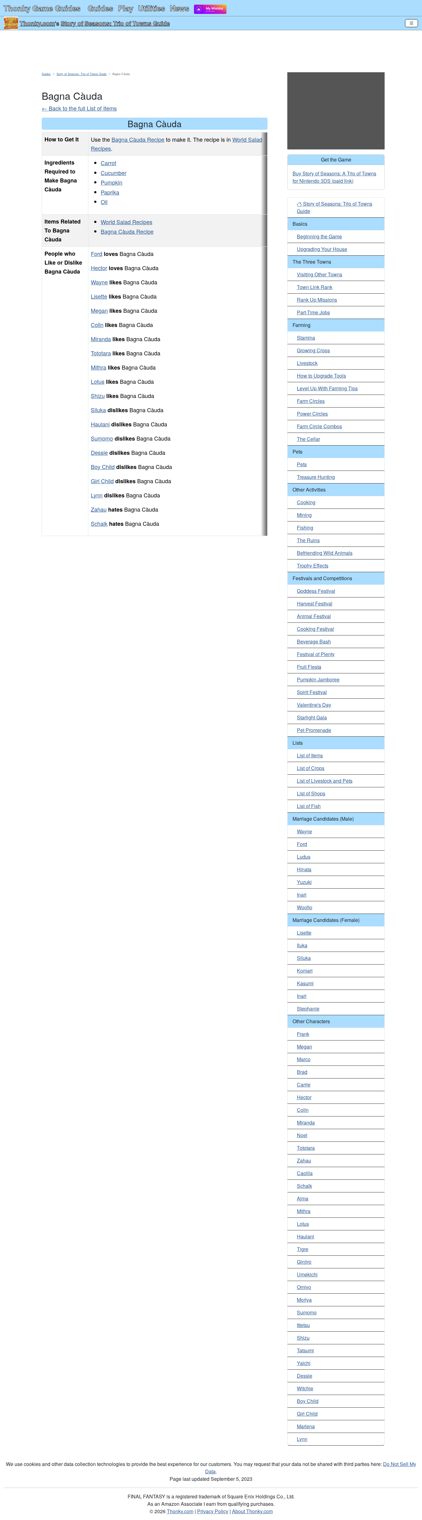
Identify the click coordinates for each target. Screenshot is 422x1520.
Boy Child (103, 467)
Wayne (99, 282)
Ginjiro (304, 1261)
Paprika (110, 192)
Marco (303, 1059)
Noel (302, 1135)
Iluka (302, 945)
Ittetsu (303, 1325)
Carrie (303, 1084)
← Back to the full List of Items (79, 108)
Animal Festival (314, 616)
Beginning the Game (319, 236)
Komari (305, 970)
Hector (99, 268)
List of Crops (310, 768)
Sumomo (102, 438)
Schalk (99, 523)
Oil (104, 202)
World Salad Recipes (126, 222)
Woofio (304, 907)
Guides (100, 8)
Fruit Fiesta (309, 666)
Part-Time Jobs (313, 312)
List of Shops (311, 793)
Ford (96, 253)
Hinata (304, 869)
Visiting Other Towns (319, 274)
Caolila (305, 1173)
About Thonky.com (252, 1511)
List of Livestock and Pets (324, 780)
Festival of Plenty (316, 654)
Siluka (98, 410)
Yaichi (303, 1363)
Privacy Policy (212, 1511)
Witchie (305, 1388)
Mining (304, 514)
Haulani (100, 424)
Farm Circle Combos (319, 426)
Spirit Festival (312, 692)
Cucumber (113, 173)
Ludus (303, 856)
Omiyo (304, 1287)
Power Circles (312, 413)
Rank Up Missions (317, 299)
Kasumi (305, 983)
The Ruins (308, 540)
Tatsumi (305, 1350)
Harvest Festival (314, 603)
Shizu (98, 396)
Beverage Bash (314, 641)
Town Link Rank (314, 287)
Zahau (99, 509)
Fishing (305, 527)
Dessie (99, 452)
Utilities (151, 8)
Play (125, 8)
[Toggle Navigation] (411, 23)
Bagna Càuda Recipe (138, 139)
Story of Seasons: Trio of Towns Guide (115, 23)
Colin (97, 324)
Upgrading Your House (322, 249)
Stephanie (308, 1008)
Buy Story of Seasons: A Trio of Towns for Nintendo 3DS (334, 177)
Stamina (306, 337)
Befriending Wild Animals (324, 552)
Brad (302, 1071)
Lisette (99, 296)
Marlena (306, 1426)
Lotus (97, 381)
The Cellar (308, 438)
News (179, 8)
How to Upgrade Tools (321, 375)
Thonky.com (37, 23)
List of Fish (309, 806)
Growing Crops (313, 350)
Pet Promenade (314, 730)
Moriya (304, 1299)
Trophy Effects (312, 565)
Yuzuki (304, 882)
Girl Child (102, 481)
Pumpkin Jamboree (318, 679)
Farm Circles (311, 400)
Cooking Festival (315, 628)
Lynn (97, 495)
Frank (303, 1033)
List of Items (310, 755)
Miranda (101, 339)
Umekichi (307, 1274)
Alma (302, 1198)
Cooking (306, 502)
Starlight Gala (312, 717)
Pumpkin (111, 182)
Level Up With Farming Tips (327, 388)
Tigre (302, 1249)
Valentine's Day (314, 704)
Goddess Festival (316, 590)
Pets (302, 464)
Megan (99, 310)
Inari (301, 894)
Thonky (42, 8)
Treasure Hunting (316, 476)
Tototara (101, 353)
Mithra (98, 367)
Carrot (108, 163)
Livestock (307, 362)
